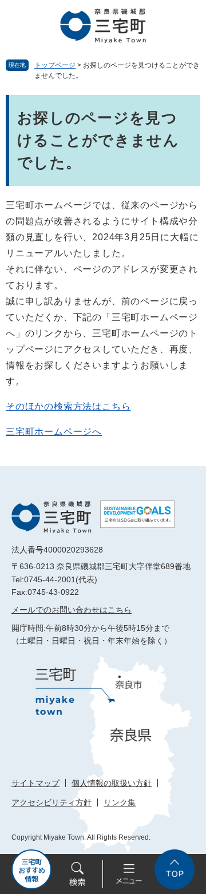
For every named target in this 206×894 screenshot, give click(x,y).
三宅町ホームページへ (54, 431)
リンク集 (120, 802)
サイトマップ (35, 783)
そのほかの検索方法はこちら (68, 406)
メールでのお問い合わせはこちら (71, 609)
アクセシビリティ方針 (51, 802)
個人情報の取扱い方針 (112, 783)
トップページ (55, 65)
